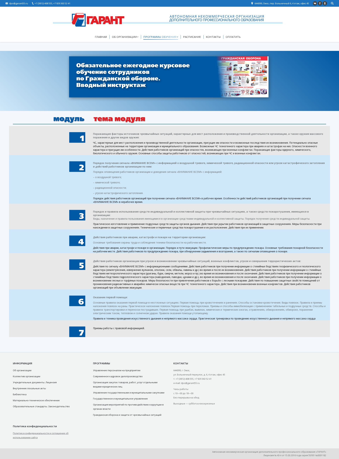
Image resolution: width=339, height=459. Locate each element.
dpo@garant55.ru (18, 3)
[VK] (315, 3)
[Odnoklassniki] (325, 3)
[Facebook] (320, 3)
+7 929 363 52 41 (61, 3)
